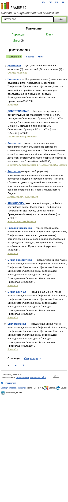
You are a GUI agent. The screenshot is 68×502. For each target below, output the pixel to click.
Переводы (18, 34)
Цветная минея (16, 323)
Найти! (60, 19)
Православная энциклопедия (21, 136)
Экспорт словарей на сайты (13, 388)
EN (43, 2)
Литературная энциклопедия (22, 197)
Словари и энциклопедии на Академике (30, 13)
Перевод (29, 56)
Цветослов (14, 79)
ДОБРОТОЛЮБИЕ (18, 111)
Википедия (12, 105)
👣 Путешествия (8, 383)
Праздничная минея (19, 227)
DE (50, 2)
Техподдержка (22, 377)
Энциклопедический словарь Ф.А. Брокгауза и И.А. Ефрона (37, 165)
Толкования (34, 28)
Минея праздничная (19, 259)
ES (56, 2)
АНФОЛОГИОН (16, 203)
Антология (14, 143)
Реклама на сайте (38, 377)
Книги (49, 34)
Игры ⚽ (18, 40)
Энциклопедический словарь (21, 221)
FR (63, 2)
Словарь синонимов (17, 73)
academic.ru (13, 5)
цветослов (14, 65)
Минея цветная (16, 291)
